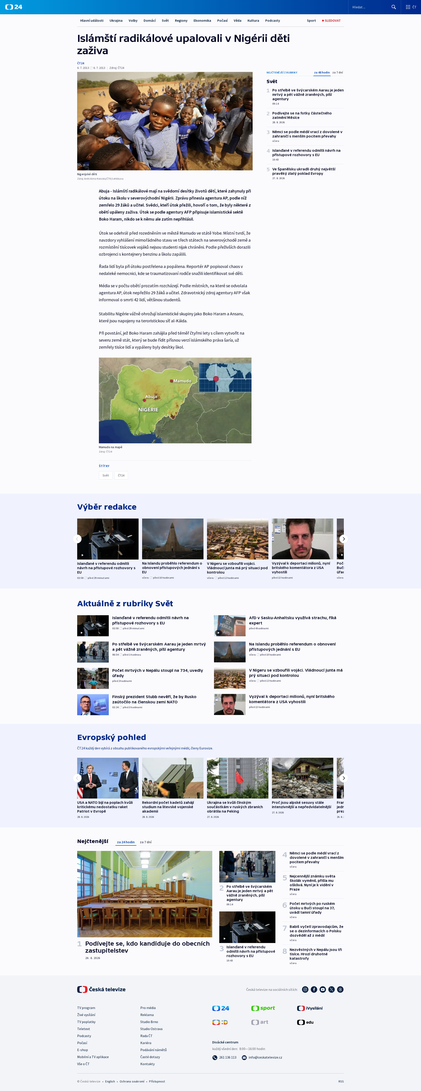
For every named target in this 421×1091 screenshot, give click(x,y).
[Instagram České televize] (305, 989)
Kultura (253, 20)
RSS (341, 1081)
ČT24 (80, 63)
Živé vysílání (86, 1015)
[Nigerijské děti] (165, 121)
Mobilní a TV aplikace (93, 1057)
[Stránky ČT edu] (305, 1022)
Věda (237, 20)
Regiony (181, 20)
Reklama (147, 1015)
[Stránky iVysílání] (310, 1008)
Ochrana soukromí (132, 1081)
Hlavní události (91, 20)
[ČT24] (13, 7)
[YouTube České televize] (322, 989)
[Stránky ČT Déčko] (220, 1022)
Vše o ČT (83, 1064)
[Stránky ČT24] (220, 1008)
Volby (133, 20)
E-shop (82, 1050)
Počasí (222, 20)
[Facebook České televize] (314, 989)
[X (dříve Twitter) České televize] (331, 989)
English (110, 1081)
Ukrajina (116, 20)
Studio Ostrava (151, 1029)
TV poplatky (86, 1022)
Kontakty (147, 1064)
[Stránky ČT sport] (263, 1008)
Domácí (150, 20)
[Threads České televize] (340, 989)
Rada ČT (146, 1036)
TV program (86, 1007)
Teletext (83, 1029)
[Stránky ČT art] (259, 1022)
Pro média (148, 1007)
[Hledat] (394, 7)
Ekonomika (202, 20)
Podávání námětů (153, 1050)
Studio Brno (149, 1022)
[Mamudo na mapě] (175, 400)
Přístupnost (157, 1081)
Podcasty (272, 20)
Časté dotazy (150, 1057)
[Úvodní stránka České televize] (101, 989)
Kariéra (145, 1043)
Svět (165, 20)
